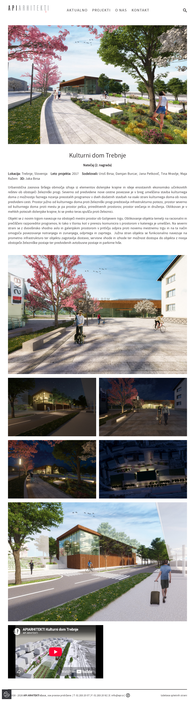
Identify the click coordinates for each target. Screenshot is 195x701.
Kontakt (140, 10)
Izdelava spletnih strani (174, 695)
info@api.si (117, 695)
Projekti (101, 10)
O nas (121, 10)
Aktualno (77, 10)
